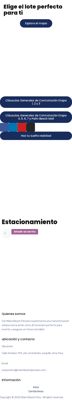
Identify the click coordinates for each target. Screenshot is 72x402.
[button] (36, 23)
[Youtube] (21, 127)
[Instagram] (30, 127)
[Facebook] (4, 127)
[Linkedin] (13, 127)
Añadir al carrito (25, 231)
